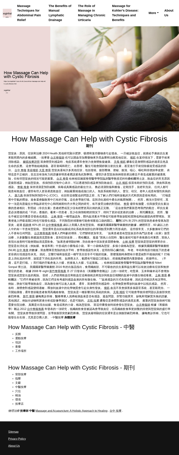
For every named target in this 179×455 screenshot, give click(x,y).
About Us (168, 13)
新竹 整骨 (29, 296)
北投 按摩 (93, 300)
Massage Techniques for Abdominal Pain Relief (29, 13)
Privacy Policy (17, 438)
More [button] (152, 13)
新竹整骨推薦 (57, 271)
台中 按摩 (115, 410)
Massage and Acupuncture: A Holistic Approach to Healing (71, 410)
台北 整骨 (62, 178)
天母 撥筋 (120, 161)
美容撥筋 (32, 170)
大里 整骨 (45, 170)
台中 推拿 (22, 250)
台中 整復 (20, 170)
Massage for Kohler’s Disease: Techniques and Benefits (125, 13)
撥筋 (133, 157)
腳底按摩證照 (31, 161)
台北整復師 (57, 157)
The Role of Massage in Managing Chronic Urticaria (91, 13)
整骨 (126, 203)
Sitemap (13, 431)
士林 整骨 (57, 216)
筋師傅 (27, 224)
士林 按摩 (128, 241)
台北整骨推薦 (42, 233)
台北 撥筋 (122, 182)
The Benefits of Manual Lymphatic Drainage (60, 13)
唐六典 (19, 195)
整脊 (95, 237)
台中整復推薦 (54, 224)
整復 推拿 (23, 187)
